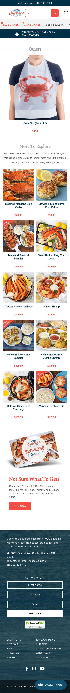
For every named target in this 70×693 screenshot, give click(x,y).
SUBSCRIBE (35, 613)
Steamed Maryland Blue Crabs (18, 205)
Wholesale (43, 653)
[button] (4, 13)
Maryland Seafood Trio (51, 406)
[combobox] (42, 13)
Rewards (13, 653)
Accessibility (45, 657)
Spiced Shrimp (51, 306)
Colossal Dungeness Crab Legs (18, 408)
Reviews (12, 644)
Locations (14, 640)
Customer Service (48, 648)
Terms (11, 657)
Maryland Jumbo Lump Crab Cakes (51, 205)
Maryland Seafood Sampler (18, 257)
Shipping (42, 644)
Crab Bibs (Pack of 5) (35, 123)
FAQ (9, 648)
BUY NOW (20, 506)
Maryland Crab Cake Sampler (18, 356)
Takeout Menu (46, 640)
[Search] (55, 13)
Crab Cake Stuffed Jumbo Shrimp (51, 356)
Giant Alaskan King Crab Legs (51, 257)
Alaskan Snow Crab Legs (19, 306)
